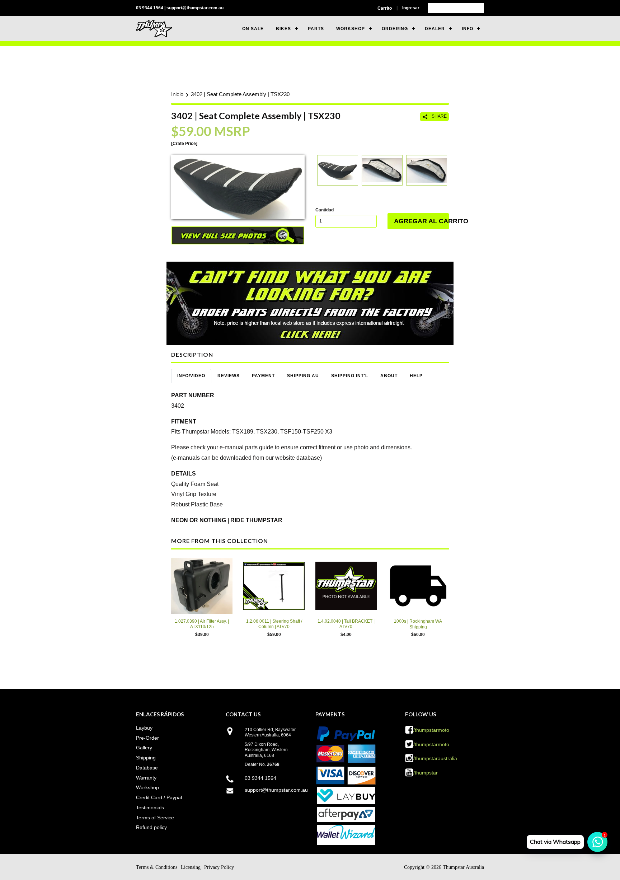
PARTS (316, 28)
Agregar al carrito (421, 221)
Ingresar (410, 7)
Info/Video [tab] (191, 375)
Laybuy (144, 728)
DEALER (435, 28)
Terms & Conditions (156, 867)
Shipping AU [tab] (303, 375)
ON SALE (253, 28)
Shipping (146, 757)
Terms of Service (155, 817)
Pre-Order (147, 738)
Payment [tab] (263, 375)
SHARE (439, 116)
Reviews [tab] (228, 375)
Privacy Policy (219, 867)
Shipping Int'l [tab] (349, 375)
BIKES (283, 28)
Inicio (177, 94)
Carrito (384, 8)
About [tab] (389, 375)
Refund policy (151, 827)
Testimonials (150, 807)
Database (147, 768)
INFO (467, 28)
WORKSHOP (350, 28)
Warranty (146, 778)
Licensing (191, 867)
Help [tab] (416, 375)
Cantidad (324, 209)
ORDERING (395, 28)
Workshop (147, 787)
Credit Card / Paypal (159, 797)
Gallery (144, 747)
